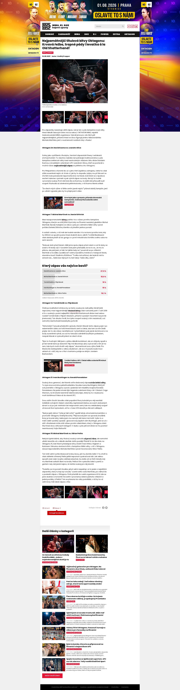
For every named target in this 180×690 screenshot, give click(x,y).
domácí (50, 52)
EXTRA (116, 34)
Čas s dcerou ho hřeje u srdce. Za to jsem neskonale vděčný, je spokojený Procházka (86, 597)
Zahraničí (64, 34)
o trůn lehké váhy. (98, 382)
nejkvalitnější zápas (63, 165)
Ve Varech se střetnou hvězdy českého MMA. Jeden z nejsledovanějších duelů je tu (55, 557)
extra (77, 664)
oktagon (45, 562)
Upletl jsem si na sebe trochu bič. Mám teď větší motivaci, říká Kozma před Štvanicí (85, 614)
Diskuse (58, 508)
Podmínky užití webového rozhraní (64, 687)
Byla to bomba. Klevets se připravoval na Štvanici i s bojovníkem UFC (84, 645)
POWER (104, 34)
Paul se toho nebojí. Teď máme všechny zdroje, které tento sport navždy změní (84, 582)
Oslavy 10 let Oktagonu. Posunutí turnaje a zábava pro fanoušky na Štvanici (85, 628)
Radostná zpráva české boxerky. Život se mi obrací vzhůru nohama (91, 556)
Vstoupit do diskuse (56, 513)
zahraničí (69, 586)
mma (44, 52)
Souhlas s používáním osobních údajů (94, 687)
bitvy (64, 219)
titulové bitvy (74, 310)
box (77, 559)
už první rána (90, 438)
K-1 (94, 34)
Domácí (49, 34)
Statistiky (115, 687)
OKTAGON (129, 34)
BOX (86, 34)
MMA (77, 34)
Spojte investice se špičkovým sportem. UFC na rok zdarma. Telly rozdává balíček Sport (86, 660)
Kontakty (124, 687)
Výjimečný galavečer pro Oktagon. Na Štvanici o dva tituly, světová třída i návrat (85, 567)
